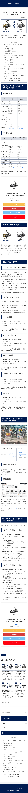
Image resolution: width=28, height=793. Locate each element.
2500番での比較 (9, 48)
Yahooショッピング (14, 212)
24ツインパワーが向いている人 (12, 80)
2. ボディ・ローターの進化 (11, 57)
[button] (25, 712)
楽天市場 (14, 208)
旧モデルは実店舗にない (11, 71)
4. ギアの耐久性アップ (10, 61)
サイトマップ (7, 788)
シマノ (4, 655)
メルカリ (14, 217)
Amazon (11, 128)
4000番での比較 (9, 50)
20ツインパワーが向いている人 (12, 78)
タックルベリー (12, 456)
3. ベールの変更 (9, 59)
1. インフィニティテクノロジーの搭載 (14, 55)
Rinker (16, 198)
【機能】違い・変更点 (9, 53)
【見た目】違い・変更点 (10, 51)
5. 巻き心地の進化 (9, 62)
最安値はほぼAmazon (10, 73)
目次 (12, 42)
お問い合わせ (20, 788)
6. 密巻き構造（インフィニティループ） (14, 64)
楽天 (20, 452)
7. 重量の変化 (8, 66)
